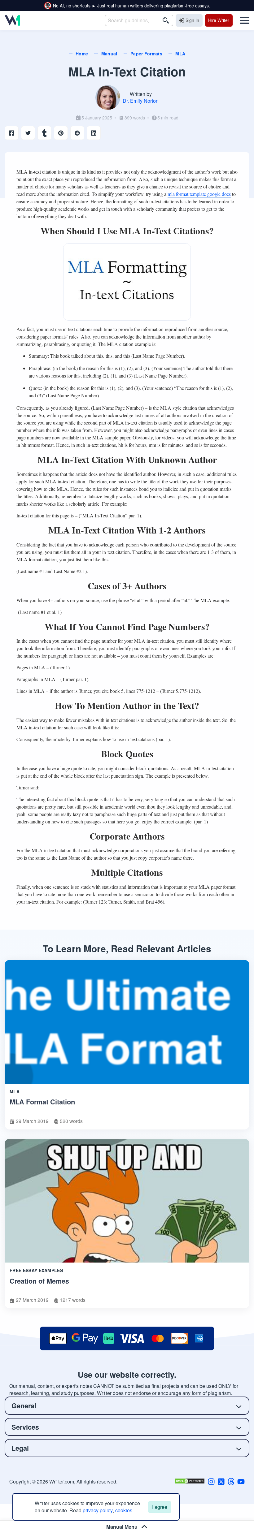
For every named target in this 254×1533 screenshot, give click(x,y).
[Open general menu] (242, 20)
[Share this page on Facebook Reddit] (77, 133)
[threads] (231, 1481)
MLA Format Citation (42, 1102)
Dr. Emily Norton (141, 100)
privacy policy (98, 1510)
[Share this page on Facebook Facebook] (11, 133)
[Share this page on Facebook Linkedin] (93, 133)
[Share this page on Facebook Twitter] (28, 133)
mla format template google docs (199, 194)
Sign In (192, 20)
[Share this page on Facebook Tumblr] (44, 133)
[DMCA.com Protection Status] (189, 1481)
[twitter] (221, 1481)
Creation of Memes (39, 1281)
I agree (159, 1506)
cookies (123, 1510)
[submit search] (166, 20)
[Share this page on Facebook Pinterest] (61, 133)
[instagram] (211, 1481)
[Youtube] (241, 1481)
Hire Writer (218, 20)
